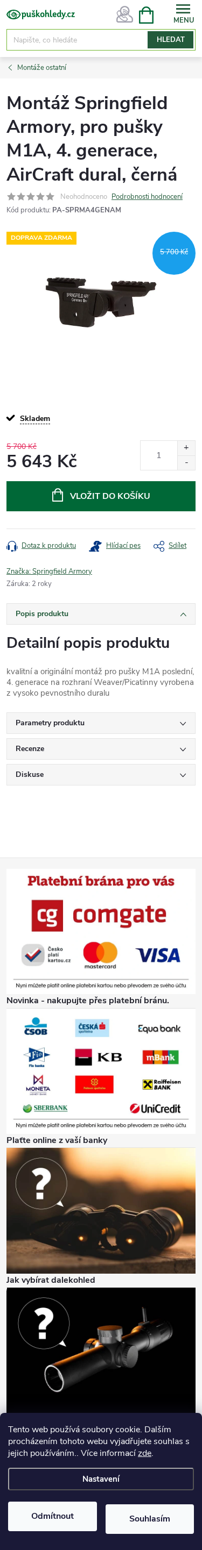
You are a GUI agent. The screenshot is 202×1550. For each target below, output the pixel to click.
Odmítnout (52, 1516)
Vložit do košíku (110, 496)
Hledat (171, 40)
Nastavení (101, 1479)
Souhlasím (149, 1519)
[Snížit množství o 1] (186, 462)
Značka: (49, 571)
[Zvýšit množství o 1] (186, 448)
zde (144, 1453)
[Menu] (183, 14)
